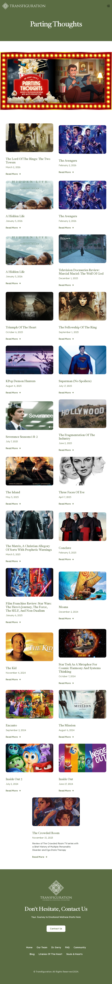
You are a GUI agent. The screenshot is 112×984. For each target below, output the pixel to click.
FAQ (67, 947)
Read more (13, 174)
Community (80, 947)
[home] (23, 6)
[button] (108, 5)
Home (29, 947)
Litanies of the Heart (50, 954)
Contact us (56, 928)
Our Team (42, 947)
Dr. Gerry (56, 947)
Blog (32, 954)
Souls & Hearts (74, 954)
